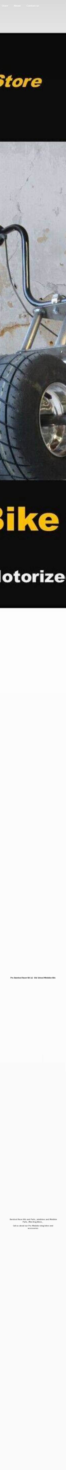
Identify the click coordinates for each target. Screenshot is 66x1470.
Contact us (33, 5)
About (17, 5)
